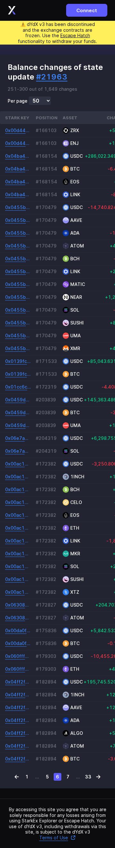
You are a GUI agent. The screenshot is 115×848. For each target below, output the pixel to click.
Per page (17, 101)
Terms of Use (53, 837)
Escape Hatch (75, 35)
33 (88, 776)
